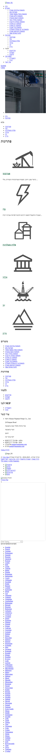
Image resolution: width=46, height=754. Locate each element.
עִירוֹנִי (11, 43)
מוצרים (7, 8)
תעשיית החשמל (25, 459)
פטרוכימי (12, 37)
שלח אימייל (4, 480)
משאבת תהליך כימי (15, 20)
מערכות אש (13, 12)
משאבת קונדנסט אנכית (17, 31)
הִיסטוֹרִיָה (12, 58)
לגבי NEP (8, 56)
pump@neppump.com (19, 444)
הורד (11, 60)
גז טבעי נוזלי (5, 461)
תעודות (11, 52)
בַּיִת (6, 6)
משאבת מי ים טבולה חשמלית (19, 29)
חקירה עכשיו (5, 450)
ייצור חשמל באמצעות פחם (10, 460)
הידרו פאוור (35, 459)
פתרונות (7, 35)
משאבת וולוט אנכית (15, 16)
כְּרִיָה (11, 47)
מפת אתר (6, 457)
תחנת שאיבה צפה (15, 33)
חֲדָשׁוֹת (11, 54)
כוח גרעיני (12, 459)
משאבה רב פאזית (15, 25)
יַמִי (10, 45)
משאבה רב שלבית (15, 23)
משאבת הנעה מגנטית (16, 18)
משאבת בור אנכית (15, 27)
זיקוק (17, 459)
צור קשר (8, 62)
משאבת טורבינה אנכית (16, 10)
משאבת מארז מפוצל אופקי (18, 14)
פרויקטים (12, 50)
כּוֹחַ (10, 39)
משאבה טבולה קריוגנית (17, 22)
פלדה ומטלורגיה (14, 41)
